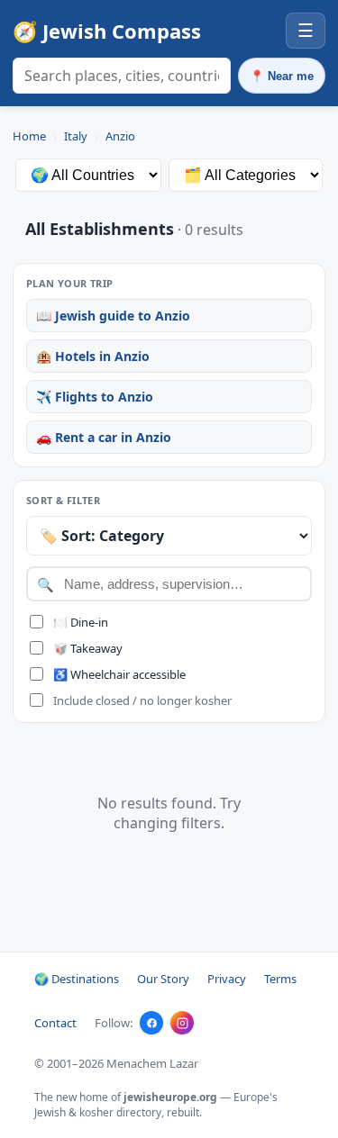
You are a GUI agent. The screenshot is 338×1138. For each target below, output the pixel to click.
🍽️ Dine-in (80, 622)
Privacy (226, 979)
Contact (55, 1023)
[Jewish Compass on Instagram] (182, 1022)
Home (29, 136)
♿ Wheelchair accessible (119, 674)
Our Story (163, 979)
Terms (280, 979)
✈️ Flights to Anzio (94, 396)
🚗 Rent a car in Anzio (103, 437)
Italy (75, 136)
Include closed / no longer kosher (142, 700)
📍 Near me (282, 76)
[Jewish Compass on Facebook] (151, 1022)
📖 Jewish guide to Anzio (113, 315)
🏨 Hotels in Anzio (93, 356)
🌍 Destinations (76, 979)
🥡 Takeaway (88, 648)
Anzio (120, 136)
